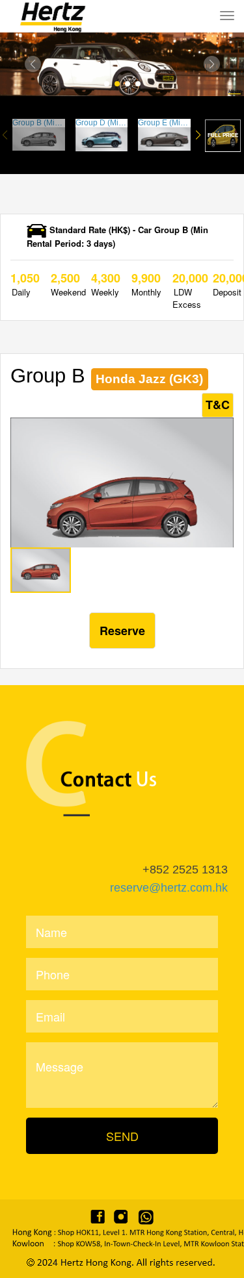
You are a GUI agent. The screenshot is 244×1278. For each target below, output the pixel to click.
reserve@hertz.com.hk (169, 887)
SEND (122, 1135)
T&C (218, 404)
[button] (33, 64)
